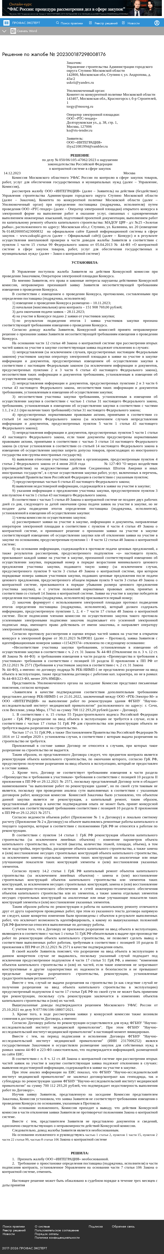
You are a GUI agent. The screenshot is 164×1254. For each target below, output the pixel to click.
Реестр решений (106, 23)
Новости (134, 23)
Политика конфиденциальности (57, 1237)
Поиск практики (72, 23)
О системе (42, 1226)
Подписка (96, 1226)
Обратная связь (123, 1226)
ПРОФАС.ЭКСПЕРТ (26, 23)
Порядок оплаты (47, 1234)
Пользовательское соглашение (57, 1230)
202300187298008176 (81, 54)
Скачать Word (27, 31)
